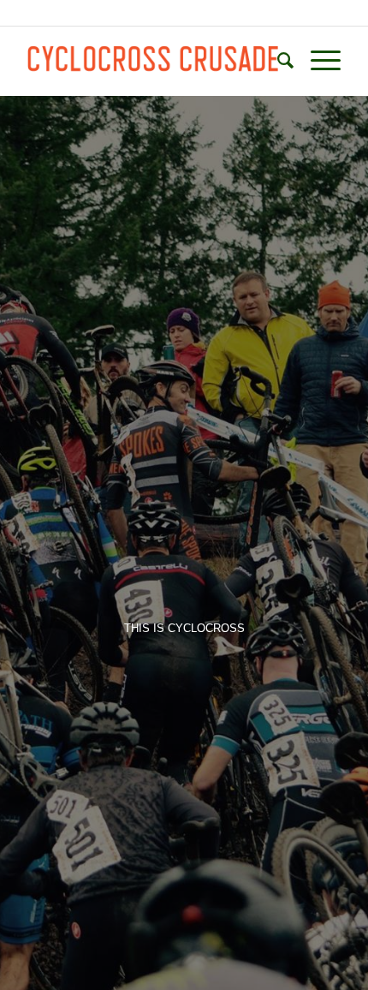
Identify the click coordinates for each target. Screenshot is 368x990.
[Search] (277, 61)
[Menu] (317, 61)
